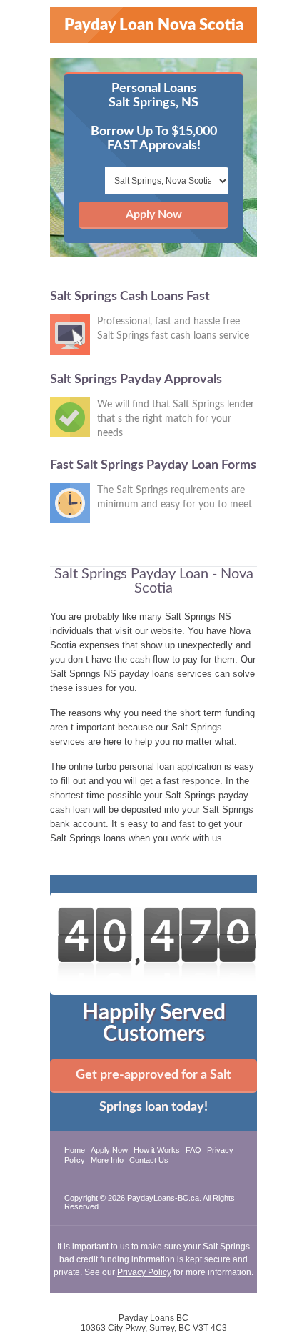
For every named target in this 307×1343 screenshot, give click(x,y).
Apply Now (154, 214)
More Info (107, 1160)
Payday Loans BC (153, 1318)
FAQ (193, 1150)
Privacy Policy (144, 1272)
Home (74, 1150)
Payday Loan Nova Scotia (153, 25)
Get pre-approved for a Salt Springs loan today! (153, 1081)
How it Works (157, 1150)
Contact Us (148, 1160)
